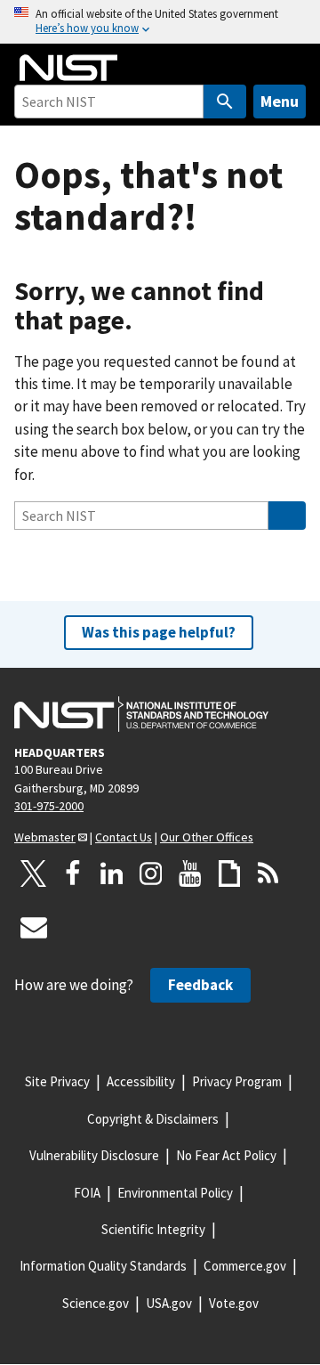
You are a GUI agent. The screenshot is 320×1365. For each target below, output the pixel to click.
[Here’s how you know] (160, 22)
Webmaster (45, 837)
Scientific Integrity (153, 1229)
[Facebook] (72, 873)
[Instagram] (151, 873)
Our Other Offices (206, 837)
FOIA (87, 1192)
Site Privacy (57, 1081)
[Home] (68, 68)
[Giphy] (229, 873)
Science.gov (95, 1303)
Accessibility (141, 1081)
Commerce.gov (245, 1265)
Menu (279, 101)
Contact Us (123, 837)
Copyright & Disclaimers (153, 1118)
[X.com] (33, 873)
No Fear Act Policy (226, 1155)
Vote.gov (234, 1303)
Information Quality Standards (103, 1265)
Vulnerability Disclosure (94, 1155)
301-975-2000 (49, 806)
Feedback (200, 985)
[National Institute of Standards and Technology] (141, 714)
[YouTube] (190, 873)
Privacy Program (237, 1081)
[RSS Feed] (268, 873)
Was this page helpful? (159, 632)
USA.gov (169, 1303)
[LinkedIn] (112, 873)
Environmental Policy (175, 1192)
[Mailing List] (33, 927)
